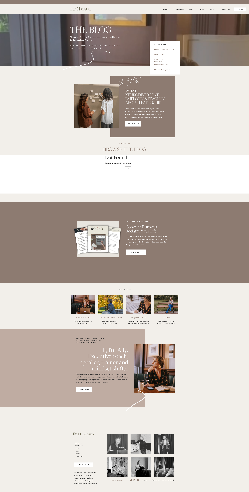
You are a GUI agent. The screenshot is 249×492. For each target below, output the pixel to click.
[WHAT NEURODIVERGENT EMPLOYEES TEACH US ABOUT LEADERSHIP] (96, 106)
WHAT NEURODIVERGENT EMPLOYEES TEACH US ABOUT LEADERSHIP (145, 96)
